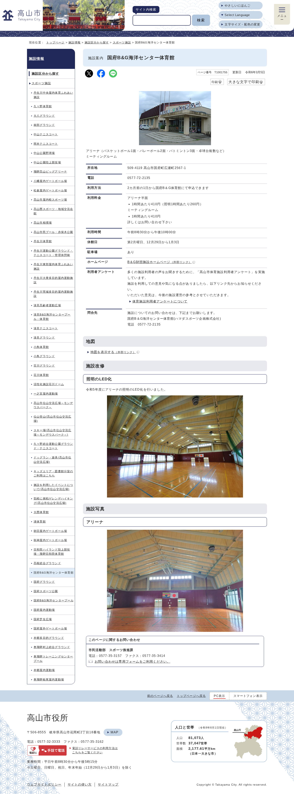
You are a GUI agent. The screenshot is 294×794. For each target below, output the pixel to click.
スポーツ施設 (122, 42)
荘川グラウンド (44, 365)
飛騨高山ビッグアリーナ (50, 171)
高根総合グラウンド (47, 563)
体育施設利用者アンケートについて (159, 301)
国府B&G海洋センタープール (54, 600)
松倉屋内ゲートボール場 (50, 190)
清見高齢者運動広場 (47, 305)
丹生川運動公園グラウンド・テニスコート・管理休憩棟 (53, 253)
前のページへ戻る (160, 696)
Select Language (237, 15)
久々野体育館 (43, 106)
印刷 (215, 82)
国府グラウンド (44, 581)
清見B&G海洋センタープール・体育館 (52, 317)
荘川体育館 (41, 375)
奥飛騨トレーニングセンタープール (53, 658)
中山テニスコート (46, 134)
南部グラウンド (44, 125)
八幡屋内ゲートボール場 (50, 181)
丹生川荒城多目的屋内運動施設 (53, 294)
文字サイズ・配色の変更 (242, 24)
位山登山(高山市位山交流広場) (52, 419)
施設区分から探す (97, 42)
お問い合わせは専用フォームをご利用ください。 (132, 661)
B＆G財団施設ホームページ (159, 262)
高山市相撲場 (43, 222)
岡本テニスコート (46, 143)
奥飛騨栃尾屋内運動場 (49, 679)
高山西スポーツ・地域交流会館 (53, 211)
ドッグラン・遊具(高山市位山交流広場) (52, 459)
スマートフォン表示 (248, 696)
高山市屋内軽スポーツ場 (50, 199)
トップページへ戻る (191, 696)
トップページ (55, 42)
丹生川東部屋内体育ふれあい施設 (53, 266)
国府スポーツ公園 (46, 591)
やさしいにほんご (237, 5)
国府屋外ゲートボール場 (50, 628)
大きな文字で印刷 (243, 82)
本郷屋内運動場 (44, 670)
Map (114, 732)
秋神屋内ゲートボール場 (50, 540)
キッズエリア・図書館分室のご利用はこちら (53, 473)
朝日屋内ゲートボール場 (50, 531)
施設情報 (74, 42)
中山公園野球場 (44, 153)
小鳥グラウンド (44, 356)
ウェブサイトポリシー (44, 784)
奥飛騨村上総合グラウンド (52, 647)
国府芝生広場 (43, 619)
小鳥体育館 (41, 347)
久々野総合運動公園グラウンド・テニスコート (53, 446)
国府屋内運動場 (44, 609)
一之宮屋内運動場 (46, 393)
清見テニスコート (46, 328)
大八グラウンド (44, 115)
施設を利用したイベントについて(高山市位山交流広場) (53, 487)
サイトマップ (108, 784)
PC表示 (219, 696)
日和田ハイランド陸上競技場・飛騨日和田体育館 (52, 552)
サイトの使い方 (80, 784)
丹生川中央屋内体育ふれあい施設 (53, 95)
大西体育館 (41, 512)
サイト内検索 (146, 9)
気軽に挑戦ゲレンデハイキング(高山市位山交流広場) (53, 501)
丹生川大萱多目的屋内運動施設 (53, 280)
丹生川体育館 (43, 241)
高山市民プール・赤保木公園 (53, 232)
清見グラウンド (44, 337)
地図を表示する (113, 352)
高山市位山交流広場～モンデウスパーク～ (53, 405)
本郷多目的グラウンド (49, 637)
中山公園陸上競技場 (47, 162)
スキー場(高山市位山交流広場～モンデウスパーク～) (52, 432)
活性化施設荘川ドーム (49, 384)
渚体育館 (40, 521)
